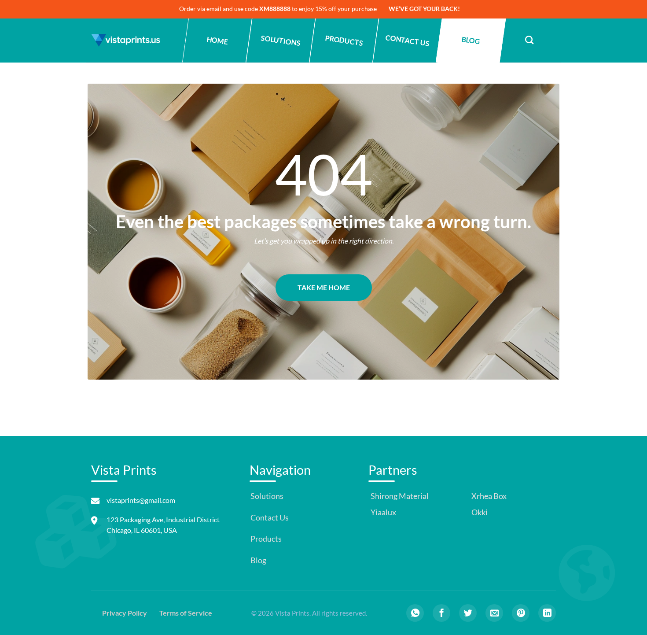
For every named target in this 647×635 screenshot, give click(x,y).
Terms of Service (185, 613)
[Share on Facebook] (441, 613)
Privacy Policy (124, 613)
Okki (479, 512)
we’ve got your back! (424, 8)
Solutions (280, 40)
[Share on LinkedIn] (547, 613)
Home (217, 40)
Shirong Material (399, 496)
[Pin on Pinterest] (520, 613)
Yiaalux (382, 512)
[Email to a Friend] (494, 613)
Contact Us (407, 40)
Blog (470, 40)
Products (344, 40)
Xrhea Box (488, 496)
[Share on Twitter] (468, 613)
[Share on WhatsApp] (415, 613)
